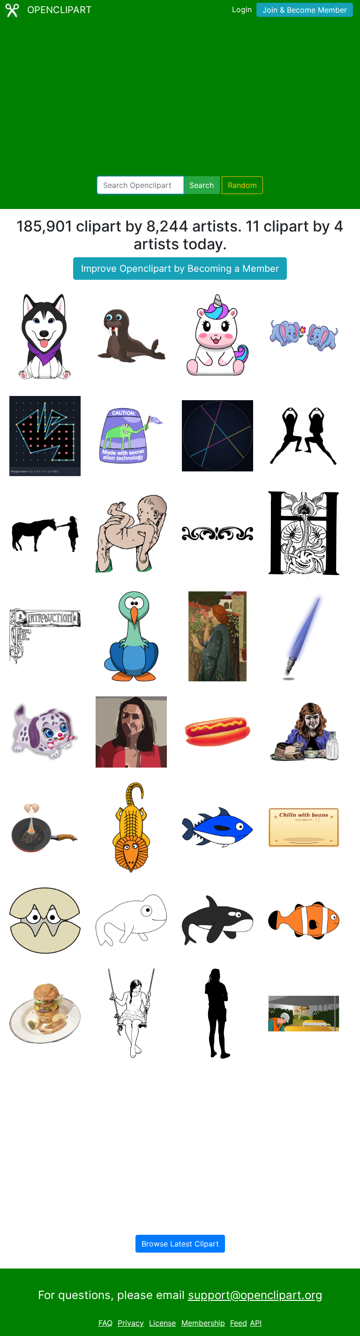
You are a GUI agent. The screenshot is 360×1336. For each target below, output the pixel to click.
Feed (238, 1323)
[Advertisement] (180, 98)
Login (242, 9)
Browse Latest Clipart (180, 1243)
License (162, 1323)
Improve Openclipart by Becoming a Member (180, 268)
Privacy (131, 1323)
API (256, 1323)
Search (201, 185)
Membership (203, 1323)
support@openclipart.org (255, 1295)
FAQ (105, 1323)
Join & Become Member (304, 10)
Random (242, 185)
